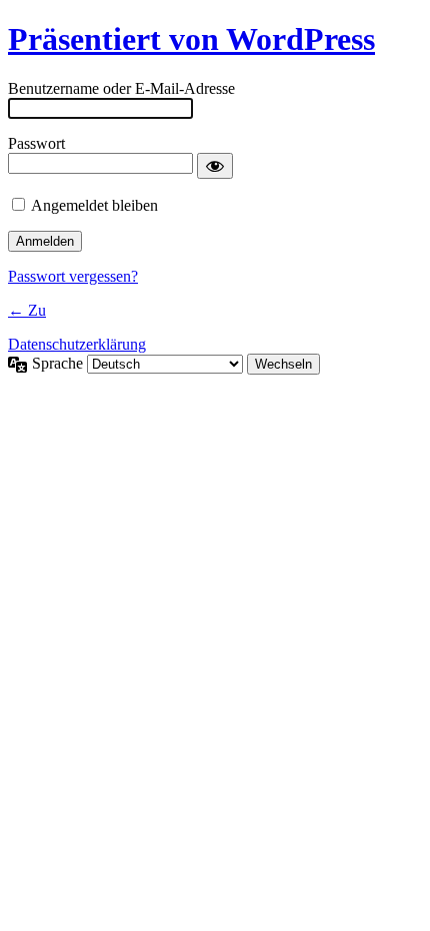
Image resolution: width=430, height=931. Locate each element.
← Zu (27, 310)
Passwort (36, 143)
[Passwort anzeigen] (215, 166)
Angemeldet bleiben (94, 205)
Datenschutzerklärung (77, 344)
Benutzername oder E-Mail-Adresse (121, 88)
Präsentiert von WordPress (191, 39)
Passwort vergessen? (73, 276)
